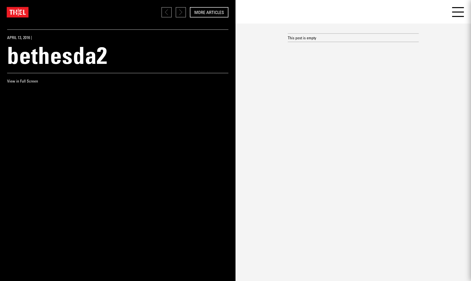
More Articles (209, 12)
